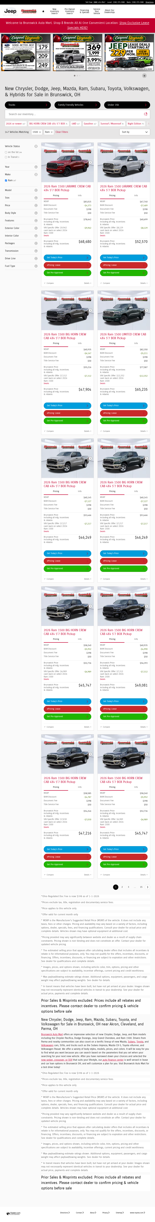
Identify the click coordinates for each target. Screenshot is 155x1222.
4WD (76, 124)
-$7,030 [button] (87, 820)
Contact (79, 1213)
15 (141, 887)
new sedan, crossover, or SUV (56, 1060)
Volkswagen (47, 1045)
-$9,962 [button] (87, 228)
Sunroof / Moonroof (112, 124)
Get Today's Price (54, 258)
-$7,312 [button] (87, 376)
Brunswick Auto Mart (52, 1034)
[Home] (10, 11)
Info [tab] (80, 196)
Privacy (105, 1213)
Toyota (140, 1042)
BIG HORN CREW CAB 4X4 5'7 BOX (48, 124)
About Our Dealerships (109, 11)
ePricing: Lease (53, 265)
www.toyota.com (136, 1213)
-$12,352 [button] (143, 376)
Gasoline (90, 124)
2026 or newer (15, 124)
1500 (35, 132)
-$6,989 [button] (87, 672)
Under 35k (113, 105)
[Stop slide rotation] (144, 75)
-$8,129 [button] (144, 228)
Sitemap (119, 1213)
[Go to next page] (147, 887)
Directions (64, 1213)
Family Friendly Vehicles (70, 105)
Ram (47, 132)
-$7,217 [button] (87, 524)
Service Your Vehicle (96, 11)
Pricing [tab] (56, 196)
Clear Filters (62, 132)
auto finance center (113, 1060)
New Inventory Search (54, 11)
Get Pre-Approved (55, 273)
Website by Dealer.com (13, 1213)
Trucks (11, 105)
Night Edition (136, 124)
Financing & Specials (84, 11)
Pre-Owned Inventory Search (70, 11)
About (92, 1213)
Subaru (131, 1042)
